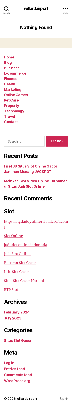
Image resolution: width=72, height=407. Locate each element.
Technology (14, 111)
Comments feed (18, 375)
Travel (9, 116)
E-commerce (15, 73)
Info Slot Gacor (16, 272)
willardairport (36, 8)
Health (9, 84)
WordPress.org (17, 381)
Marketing (12, 89)
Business (11, 68)
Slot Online (13, 236)
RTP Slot (11, 290)
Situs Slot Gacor (18, 340)
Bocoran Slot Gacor (20, 263)
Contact (11, 122)
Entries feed (14, 369)
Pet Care (11, 100)
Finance (10, 79)
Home (9, 57)
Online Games (16, 95)
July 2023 (12, 318)
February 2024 (17, 312)
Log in (9, 363)
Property (11, 105)
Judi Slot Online (17, 254)
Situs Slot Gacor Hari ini (24, 281)
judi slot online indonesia (25, 245)
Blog (8, 62)
